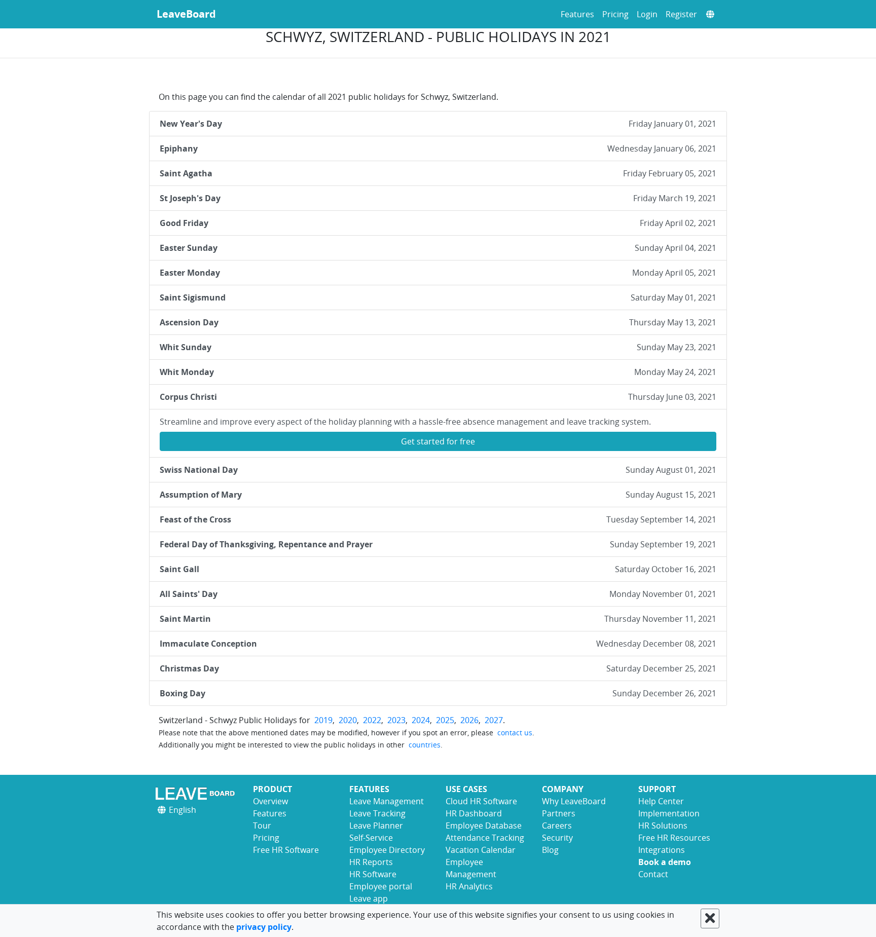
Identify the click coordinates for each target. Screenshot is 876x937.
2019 (323, 720)
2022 (372, 720)
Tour (262, 825)
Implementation (669, 813)
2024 (421, 720)
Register (681, 14)
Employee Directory (387, 849)
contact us (514, 732)
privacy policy (263, 926)
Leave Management (386, 801)
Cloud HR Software (481, 801)
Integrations (661, 849)
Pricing (615, 14)
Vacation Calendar (481, 849)
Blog (550, 849)
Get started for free (438, 441)
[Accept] (710, 918)
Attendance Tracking (485, 837)
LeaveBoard (186, 14)
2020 (348, 720)
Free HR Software (286, 849)
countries (425, 744)
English (181, 809)
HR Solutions (662, 825)
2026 (469, 720)
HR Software (372, 874)
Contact (653, 874)
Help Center (661, 801)
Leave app (368, 898)
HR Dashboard (474, 813)
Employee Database (484, 825)
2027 (494, 720)
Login (647, 14)
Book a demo (664, 862)
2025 (445, 720)
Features (577, 14)
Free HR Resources (674, 837)
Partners (558, 813)
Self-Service (371, 837)
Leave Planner (376, 825)
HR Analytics (469, 886)
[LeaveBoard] (197, 793)
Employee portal (380, 886)
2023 (396, 720)
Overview (270, 801)
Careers (557, 825)
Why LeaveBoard (574, 801)
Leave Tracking (377, 813)
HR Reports (371, 862)
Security (557, 837)
